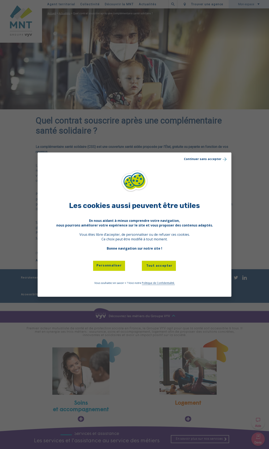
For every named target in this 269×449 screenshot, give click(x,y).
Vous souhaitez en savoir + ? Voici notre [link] (134, 283)
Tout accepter (159, 266)
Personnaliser (109, 265)
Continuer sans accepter (202, 159)
